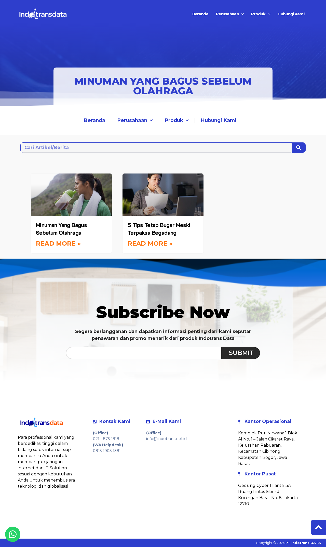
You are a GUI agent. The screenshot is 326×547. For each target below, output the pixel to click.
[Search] (298, 148)
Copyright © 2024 (288, 543)
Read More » (58, 243)
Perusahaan (227, 13)
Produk (258, 13)
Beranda (200, 13)
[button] (12, 534)
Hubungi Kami (291, 13)
